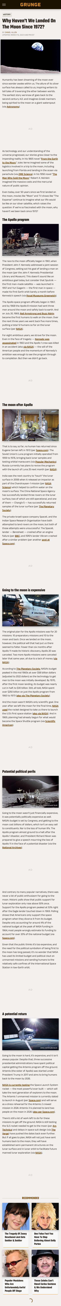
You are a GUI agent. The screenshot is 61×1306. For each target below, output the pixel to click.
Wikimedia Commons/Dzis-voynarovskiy (41, 439)
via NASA (28, 346)
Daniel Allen (11, 32)
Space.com (42, 450)
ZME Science (25, 174)
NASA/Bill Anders (52, 71)
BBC (17, 535)
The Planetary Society (28, 668)
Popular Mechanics (45, 461)
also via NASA (40, 713)
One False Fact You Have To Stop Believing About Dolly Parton (45, 1239)
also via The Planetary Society (33, 695)
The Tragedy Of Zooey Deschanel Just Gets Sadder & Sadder (16, 1237)
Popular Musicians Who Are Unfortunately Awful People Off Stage (15, 1286)
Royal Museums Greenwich (41, 295)
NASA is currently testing (16, 1084)
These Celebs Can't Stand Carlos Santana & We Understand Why (45, 1286)
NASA (55, 253)
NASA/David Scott (50, 805)
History (7, 14)
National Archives (11, 847)
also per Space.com (43, 1111)
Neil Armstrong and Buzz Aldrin (37, 313)
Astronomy (13, 106)
